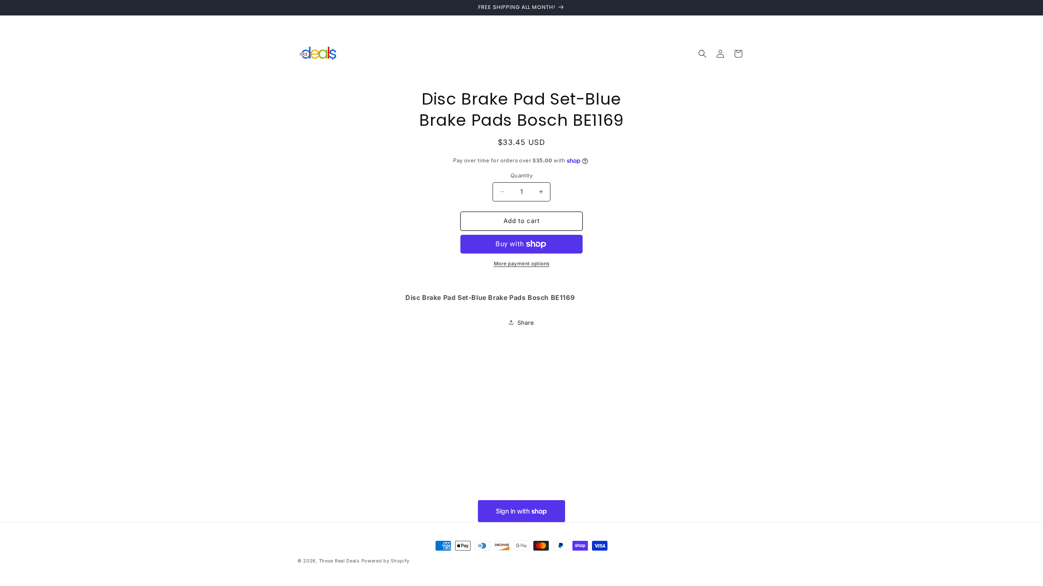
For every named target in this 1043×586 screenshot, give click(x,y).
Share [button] (525, 322)
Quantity (521, 175)
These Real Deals (339, 561)
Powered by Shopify (385, 561)
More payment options (522, 263)
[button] (702, 54)
